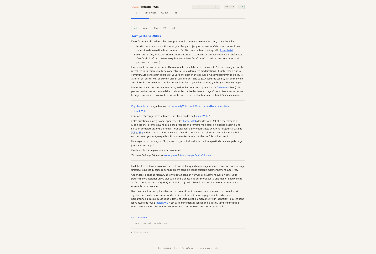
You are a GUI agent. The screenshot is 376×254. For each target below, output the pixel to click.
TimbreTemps (187, 155)
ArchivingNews (170, 155)
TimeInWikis (140, 111)
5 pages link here (159, 223)
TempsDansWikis (146, 36)
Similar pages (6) (140, 232)
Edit (135, 28)
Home (134, 13)
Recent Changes (148, 13)
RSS (164, 28)
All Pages (166, 13)
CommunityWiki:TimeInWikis (185, 106)
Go (218, 7)
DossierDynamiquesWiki (215, 106)
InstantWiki (226, 50)
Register (229, 7)
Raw (156, 28)
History (145, 28)
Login (240, 7)
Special (179, 13)
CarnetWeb (222, 87)
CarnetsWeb (190, 121)
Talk (173, 28)
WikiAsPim (137, 132)
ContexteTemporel (204, 155)
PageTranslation (140, 106)
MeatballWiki (150, 6)
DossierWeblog (139, 217)
